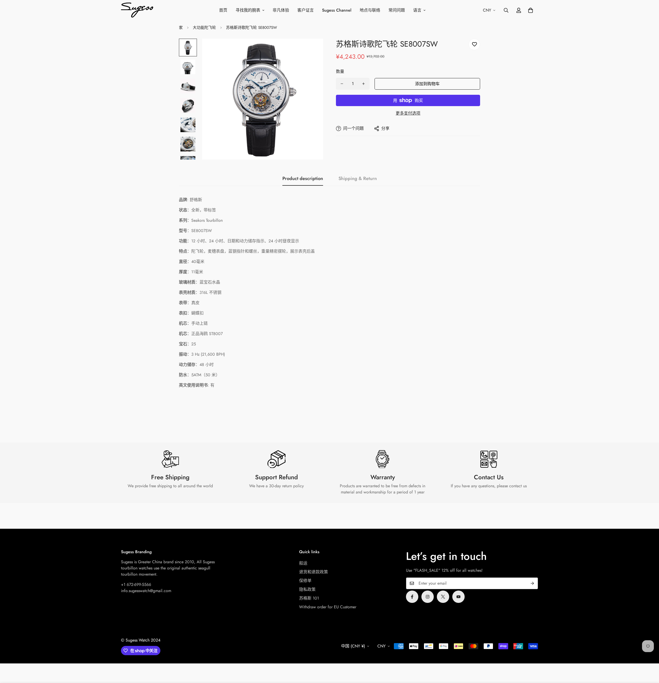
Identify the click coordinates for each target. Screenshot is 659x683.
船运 (303, 563)
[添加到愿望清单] (474, 44)
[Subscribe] (532, 583)
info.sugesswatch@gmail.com (146, 591)
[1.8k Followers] (412, 597)
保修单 (305, 581)
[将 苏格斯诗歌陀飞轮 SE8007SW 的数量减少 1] (342, 83)
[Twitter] (443, 597)
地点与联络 (370, 10)
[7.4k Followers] (427, 597)
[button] (530, 10)
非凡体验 (281, 10)
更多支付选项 (408, 113)
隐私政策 (307, 589)
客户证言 (305, 10)
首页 (223, 10)
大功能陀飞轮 (204, 27)
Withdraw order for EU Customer (327, 607)
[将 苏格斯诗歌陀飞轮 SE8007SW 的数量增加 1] (363, 83)
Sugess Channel (336, 10)
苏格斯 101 (309, 598)
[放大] (312, 49)
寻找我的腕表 (248, 10)
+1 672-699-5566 (136, 584)
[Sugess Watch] (137, 10)
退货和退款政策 (313, 572)
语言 (417, 10)
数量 (340, 71)
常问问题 (396, 10)
